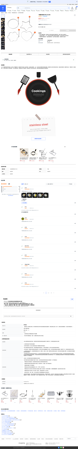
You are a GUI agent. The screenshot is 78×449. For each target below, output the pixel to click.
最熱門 (22, 184)
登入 (67, 4)
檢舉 (70, 316)
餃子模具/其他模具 (20, 12)
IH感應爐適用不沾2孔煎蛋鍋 (6, 430)
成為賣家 (76, 4)
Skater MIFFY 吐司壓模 (5, 426)
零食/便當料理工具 (14, 12)
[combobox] (72, 184)
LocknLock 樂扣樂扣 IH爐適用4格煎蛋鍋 (7, 425)
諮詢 (72, 299)
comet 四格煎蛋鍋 (4, 429)
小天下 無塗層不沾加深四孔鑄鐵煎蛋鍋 (7, 433)
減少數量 (42, 29)
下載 (49, 1)
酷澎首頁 (2, 12)
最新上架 (26, 184)
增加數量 (42, 31)
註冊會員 (70, 4)
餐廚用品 (6, 12)
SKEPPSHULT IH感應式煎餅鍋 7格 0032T (8, 417)
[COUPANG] (22, 443)
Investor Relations (8, 438)
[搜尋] (68, 7)
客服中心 (73, 4)
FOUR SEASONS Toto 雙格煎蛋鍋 (7, 434)
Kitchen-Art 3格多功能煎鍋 (5, 422)
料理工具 (9, 12)
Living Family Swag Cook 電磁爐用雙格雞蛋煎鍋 (9, 418)
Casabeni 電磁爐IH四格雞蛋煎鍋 (6, 421)
